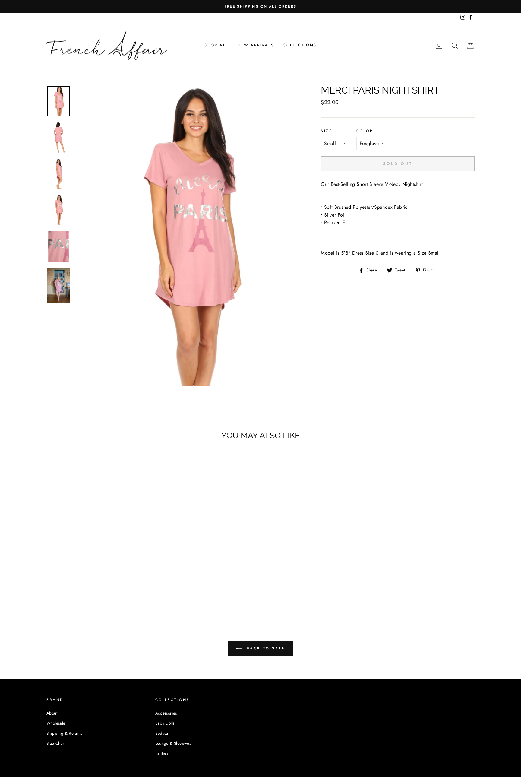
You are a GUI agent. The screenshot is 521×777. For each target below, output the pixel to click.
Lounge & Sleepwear (174, 743)
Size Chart (55, 743)
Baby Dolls (165, 723)
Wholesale (55, 723)
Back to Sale (264, 648)
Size (326, 131)
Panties (161, 753)
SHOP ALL (216, 45)
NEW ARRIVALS (255, 45)
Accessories (166, 713)
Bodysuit (163, 733)
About (51, 713)
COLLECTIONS (300, 45)
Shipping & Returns (64, 733)
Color (364, 131)
